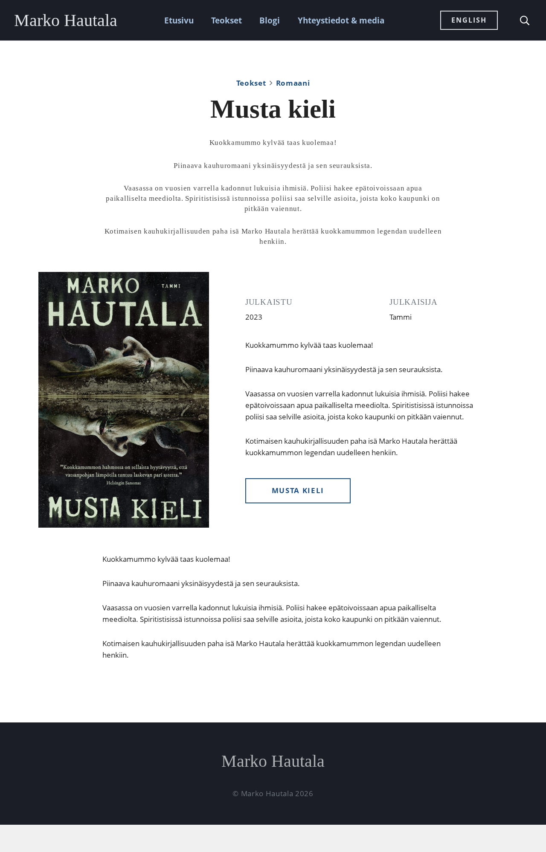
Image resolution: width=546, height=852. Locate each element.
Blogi (269, 20)
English (469, 20)
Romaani (293, 83)
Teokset (226, 20)
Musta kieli (298, 490)
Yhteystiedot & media (341, 20)
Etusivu (179, 20)
